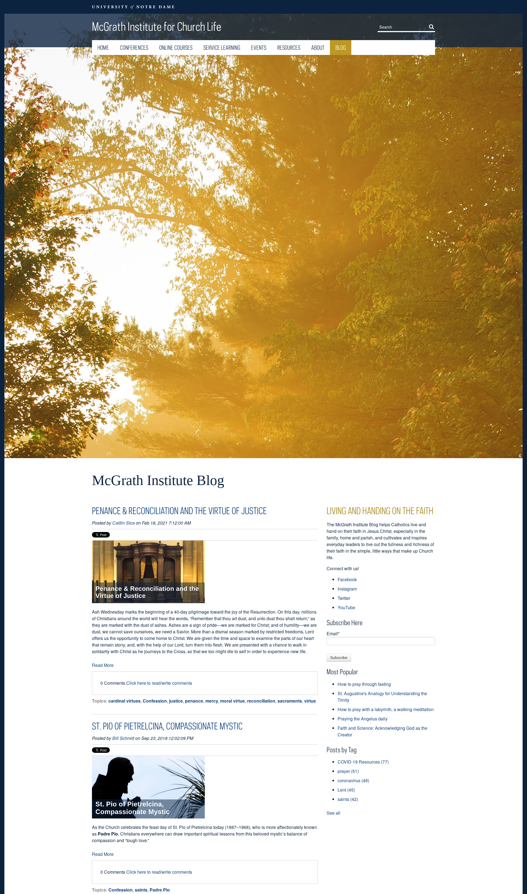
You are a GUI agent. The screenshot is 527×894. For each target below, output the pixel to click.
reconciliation (261, 701)
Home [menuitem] (103, 47)
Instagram (347, 589)
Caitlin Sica (123, 523)
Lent (346, 790)
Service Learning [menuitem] (221, 47)
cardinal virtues (124, 701)
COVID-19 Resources (363, 762)
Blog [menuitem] (340, 47)
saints (141, 890)
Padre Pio (160, 890)
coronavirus (353, 780)
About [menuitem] (317, 47)
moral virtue (232, 701)
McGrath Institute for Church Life (156, 26)
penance (194, 701)
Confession (155, 701)
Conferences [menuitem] (134, 47)
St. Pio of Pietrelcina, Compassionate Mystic (167, 725)
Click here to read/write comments (159, 683)
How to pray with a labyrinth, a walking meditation (386, 709)
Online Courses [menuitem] (175, 47)
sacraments (289, 701)
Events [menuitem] (258, 47)
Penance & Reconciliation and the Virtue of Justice (179, 510)
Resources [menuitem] (288, 47)
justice (176, 701)
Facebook (347, 579)
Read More (103, 665)
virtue (310, 701)
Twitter (344, 598)
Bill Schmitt (123, 738)
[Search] (432, 26)
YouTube (346, 607)
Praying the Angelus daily (363, 718)
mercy (211, 701)
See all (333, 813)
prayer (348, 771)
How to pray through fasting (364, 684)
